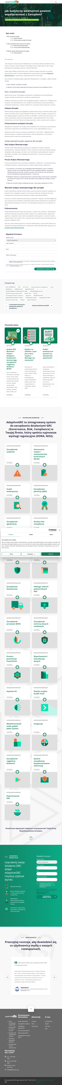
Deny (11, 554)
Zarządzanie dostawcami (12, 587)
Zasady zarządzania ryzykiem (40, 305)
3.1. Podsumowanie (17, 53)
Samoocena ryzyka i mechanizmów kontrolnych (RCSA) (40, 454)
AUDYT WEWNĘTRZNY (11, 287)
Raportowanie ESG (13, 797)
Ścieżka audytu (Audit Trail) (40, 692)
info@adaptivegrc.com (13, 1070)
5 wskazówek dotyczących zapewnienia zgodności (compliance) (17, 306)
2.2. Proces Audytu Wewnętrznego (20, 47)
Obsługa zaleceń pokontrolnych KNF (41, 588)
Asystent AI (12, 691)
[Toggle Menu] (52, 1)
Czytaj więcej (9, 394)
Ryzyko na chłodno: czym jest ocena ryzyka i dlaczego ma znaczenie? (31, 354)
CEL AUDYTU (26, 287)
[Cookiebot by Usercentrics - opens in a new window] (49, 530)
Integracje (38, 724)
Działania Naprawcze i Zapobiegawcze (39, 287)
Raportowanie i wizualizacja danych (41, 658)
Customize (30, 554)
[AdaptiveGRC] (11, 1017)
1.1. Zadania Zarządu (17, 38)
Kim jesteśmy (48, 1021)
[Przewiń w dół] (31, 838)
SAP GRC (35, 293)
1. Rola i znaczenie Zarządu (12, 36)
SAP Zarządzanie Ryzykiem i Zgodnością (14, 295)
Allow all (50, 554)
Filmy (33, 1023)
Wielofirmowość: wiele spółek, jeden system (14, 726)
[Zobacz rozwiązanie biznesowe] (13, 343)
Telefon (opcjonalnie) (11, 255)
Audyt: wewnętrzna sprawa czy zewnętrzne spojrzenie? (48, 353)
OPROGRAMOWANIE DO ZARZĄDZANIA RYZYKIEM (16, 291)
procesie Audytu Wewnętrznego (14, 227)
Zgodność (22, 299)
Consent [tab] (10, 534)
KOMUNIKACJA (9, 289)
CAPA (19, 287)
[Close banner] (59, 530)
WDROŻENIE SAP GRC (38, 295)
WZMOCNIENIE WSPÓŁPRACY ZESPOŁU (14, 297)
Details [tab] (31, 534)
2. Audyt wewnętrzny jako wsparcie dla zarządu (18, 43)
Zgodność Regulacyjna (32, 299)
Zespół (47, 1023)
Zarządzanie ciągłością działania (12, 761)
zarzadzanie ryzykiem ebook (12, 299)
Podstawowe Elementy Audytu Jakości (14, 293)
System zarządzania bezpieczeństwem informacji (42, 762)
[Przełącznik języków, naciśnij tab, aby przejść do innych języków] (55, 2)
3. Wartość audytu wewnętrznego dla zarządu (17, 51)
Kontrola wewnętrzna (23, 1030)
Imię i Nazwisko (10, 243)
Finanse (52, 287)
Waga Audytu (28, 295)
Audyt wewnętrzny (12, 490)
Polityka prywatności (42, 1080)
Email (7, 249)
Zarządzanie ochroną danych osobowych (41, 623)
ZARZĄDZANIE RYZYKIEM (44, 297)
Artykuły (34, 1021)
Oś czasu (47, 1026)
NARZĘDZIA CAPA (19, 289)
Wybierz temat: (9, 237)
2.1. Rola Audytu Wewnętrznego (20, 45)
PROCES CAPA (27, 293)
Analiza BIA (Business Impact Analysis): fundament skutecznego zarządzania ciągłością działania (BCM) (12, 359)
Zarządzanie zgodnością (12, 522)
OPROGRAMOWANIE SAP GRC (36, 291)
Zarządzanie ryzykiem (12, 450)
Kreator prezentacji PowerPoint (12, 658)
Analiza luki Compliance (39, 522)
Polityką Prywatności (14, 265)
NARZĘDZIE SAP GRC (29, 289)
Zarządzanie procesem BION (14, 622)
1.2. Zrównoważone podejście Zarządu (21, 40)
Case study (35, 1026)
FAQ (46, 1028)
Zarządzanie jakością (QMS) (40, 490)
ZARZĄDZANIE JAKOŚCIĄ (31, 297)
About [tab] (51, 534)
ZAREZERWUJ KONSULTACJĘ (45, 269)
